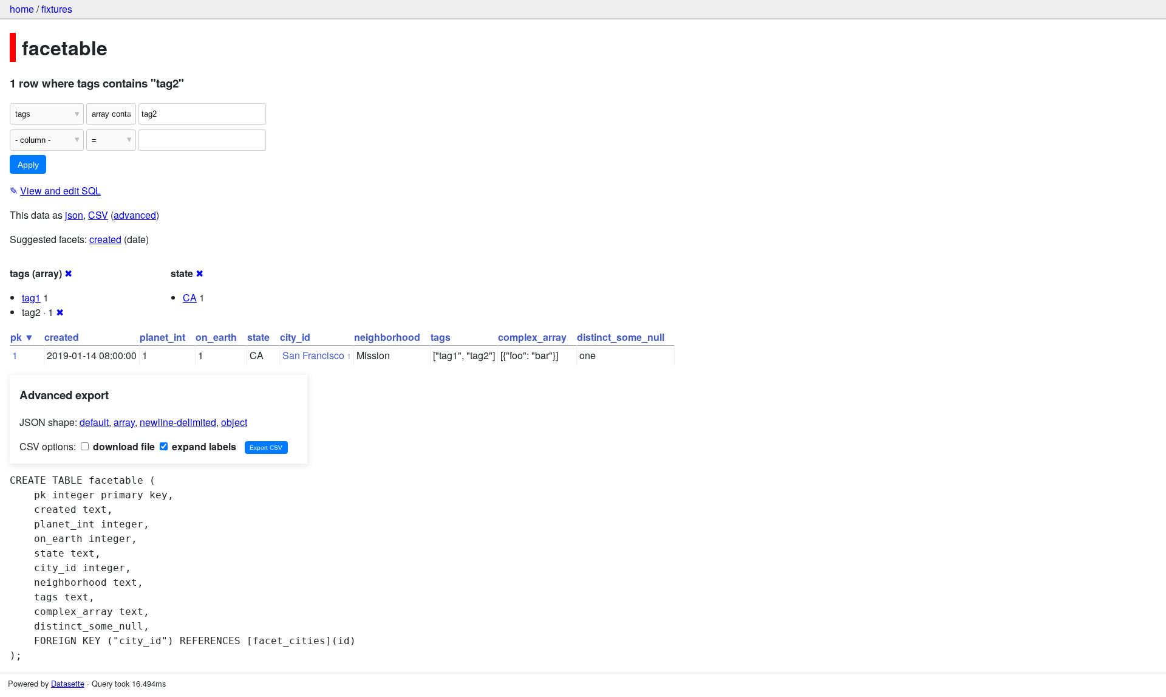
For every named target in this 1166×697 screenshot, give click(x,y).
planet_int (162, 337)
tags (441, 337)
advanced (135, 215)
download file (122, 446)
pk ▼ (22, 337)
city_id (295, 337)
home (22, 9)
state (258, 337)
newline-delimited (178, 422)
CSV (98, 215)
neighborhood (387, 337)
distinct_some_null (620, 337)
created (105, 239)
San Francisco (313, 355)
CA (190, 297)
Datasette (67, 683)
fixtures (56, 9)
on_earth (216, 337)
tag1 (31, 297)
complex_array (532, 337)
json (74, 215)
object (234, 422)
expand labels (202, 446)
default (94, 422)
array (124, 422)
